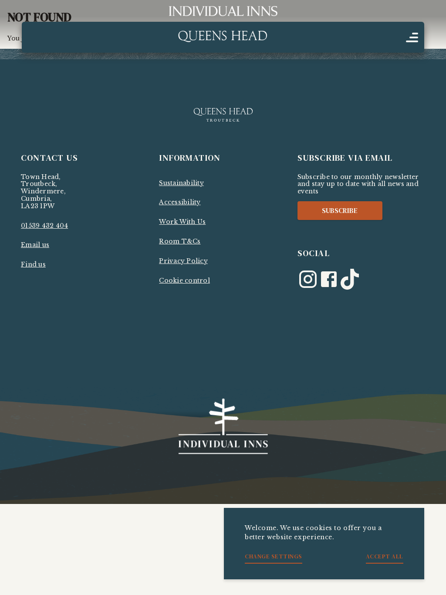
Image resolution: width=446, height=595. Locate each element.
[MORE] (412, 37)
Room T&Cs (179, 241)
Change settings (273, 556)
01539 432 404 (44, 226)
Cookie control (184, 280)
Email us (35, 245)
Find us (33, 264)
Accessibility (179, 202)
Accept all (384, 556)
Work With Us (182, 222)
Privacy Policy (183, 261)
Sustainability (181, 183)
